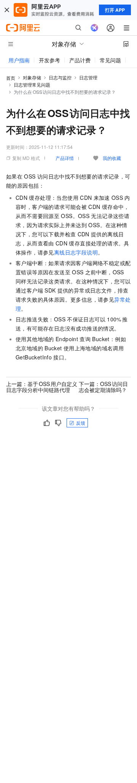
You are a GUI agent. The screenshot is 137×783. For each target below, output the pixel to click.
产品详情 (65, 158)
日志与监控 (60, 77)
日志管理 (88, 77)
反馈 (80, 422)
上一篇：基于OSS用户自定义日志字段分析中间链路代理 (41, 387)
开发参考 (49, 60)
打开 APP (115, 9)
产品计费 (80, 60)
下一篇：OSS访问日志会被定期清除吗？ (103, 387)
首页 (10, 77)
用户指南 (19, 60)
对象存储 (32, 77)
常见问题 (110, 60)
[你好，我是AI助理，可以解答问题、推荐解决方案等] (94, 28)
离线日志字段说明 (76, 252)
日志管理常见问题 (32, 84)
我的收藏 (112, 158)
